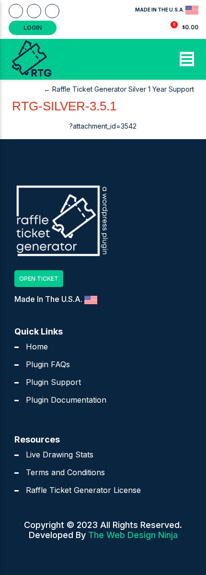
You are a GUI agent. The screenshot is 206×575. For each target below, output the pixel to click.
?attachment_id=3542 (103, 126)
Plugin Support (53, 382)
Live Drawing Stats (59, 454)
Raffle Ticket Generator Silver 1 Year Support (119, 89)
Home (37, 346)
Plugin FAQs (48, 364)
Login (32, 27)
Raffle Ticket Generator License (83, 490)
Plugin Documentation (66, 400)
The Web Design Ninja (133, 535)
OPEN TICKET (38, 278)
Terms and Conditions (65, 472)
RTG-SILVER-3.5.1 (64, 106)
